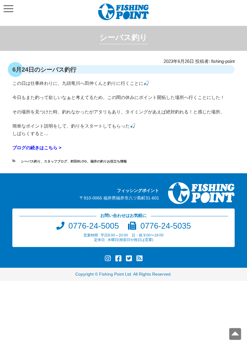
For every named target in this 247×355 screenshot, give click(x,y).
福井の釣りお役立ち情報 (108, 161)
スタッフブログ (55, 161)
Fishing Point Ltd (115, 274)
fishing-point (223, 61)
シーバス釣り (31, 161)
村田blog (78, 161)
